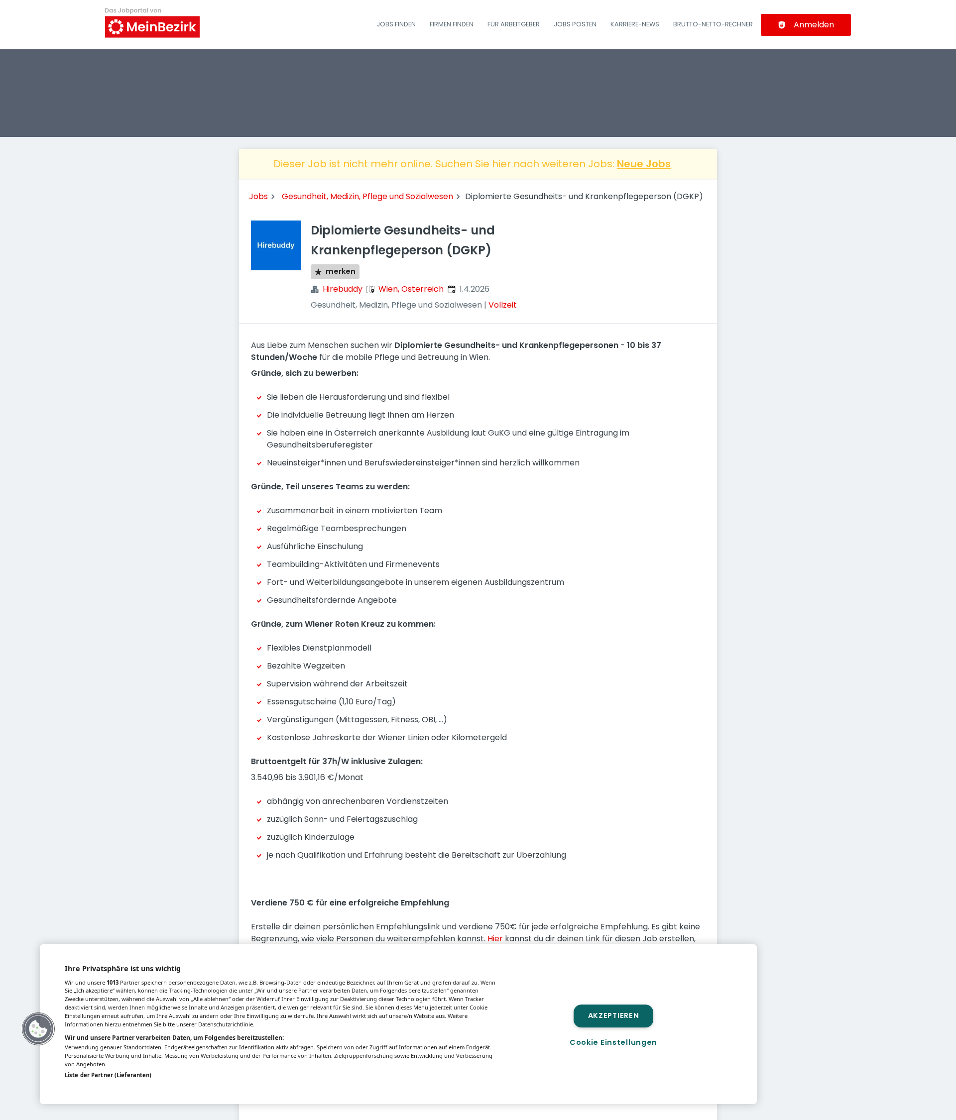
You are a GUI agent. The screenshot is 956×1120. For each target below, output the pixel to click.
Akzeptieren (613, 1016)
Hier (495, 938)
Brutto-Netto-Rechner (713, 24)
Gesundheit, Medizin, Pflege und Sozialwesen (367, 196)
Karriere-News (634, 24)
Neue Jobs (644, 164)
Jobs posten (575, 24)
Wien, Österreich (411, 289)
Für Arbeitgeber (513, 24)
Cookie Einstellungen (613, 1042)
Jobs (258, 196)
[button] (38, 1029)
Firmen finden (452, 24)
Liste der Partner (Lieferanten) (108, 1075)
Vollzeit (502, 305)
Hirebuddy (342, 289)
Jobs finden (396, 24)
